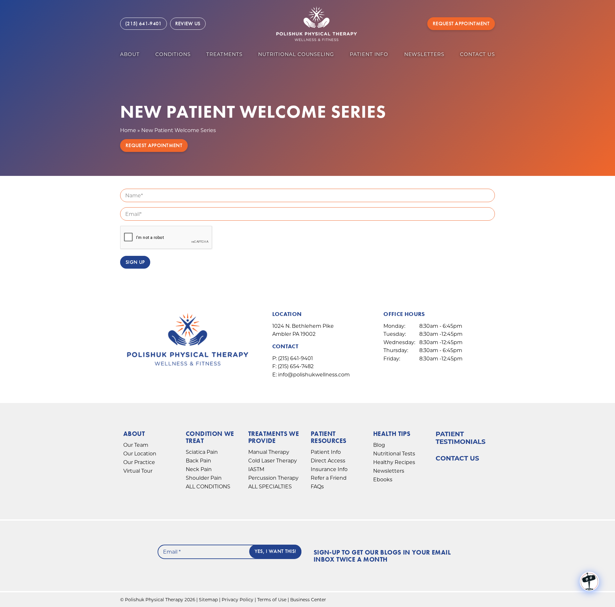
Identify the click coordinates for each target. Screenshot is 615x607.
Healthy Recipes (394, 462)
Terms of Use (271, 599)
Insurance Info (329, 469)
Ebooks (382, 480)
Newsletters (424, 54)
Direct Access (328, 461)
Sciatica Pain (202, 452)
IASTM (256, 469)
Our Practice (139, 462)
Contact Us (457, 458)
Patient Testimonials (461, 437)
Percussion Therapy (273, 478)
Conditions (173, 54)
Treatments (224, 54)
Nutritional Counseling (296, 54)
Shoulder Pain (204, 478)
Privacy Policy (237, 599)
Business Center (308, 599)
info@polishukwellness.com (314, 375)
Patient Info (369, 54)
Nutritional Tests (394, 454)
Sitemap (208, 599)
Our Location (139, 454)
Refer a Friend (329, 478)
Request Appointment (461, 23)
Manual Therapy (268, 452)
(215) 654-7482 (296, 366)
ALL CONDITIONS (208, 487)
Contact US (477, 54)
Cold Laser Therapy (272, 461)
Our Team (135, 445)
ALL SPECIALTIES (270, 487)
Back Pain (198, 461)
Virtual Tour (137, 471)
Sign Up (135, 262)
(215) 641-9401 (295, 358)
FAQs (317, 487)
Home (128, 130)
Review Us (188, 23)
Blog (379, 445)
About (130, 54)
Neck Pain (199, 469)
